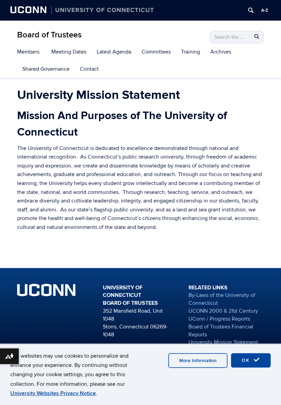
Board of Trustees (49, 35)
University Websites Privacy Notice (53, 393)
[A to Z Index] (264, 10)
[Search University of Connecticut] (250, 10)
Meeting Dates (68, 51)
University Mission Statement (223, 342)
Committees (156, 51)
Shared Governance (46, 69)
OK (247, 360)
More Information (198, 360)
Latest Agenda (114, 51)
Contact (89, 69)
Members (28, 51)
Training (190, 51)
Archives (220, 51)
